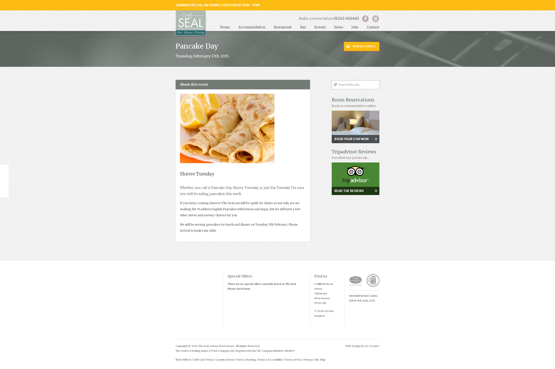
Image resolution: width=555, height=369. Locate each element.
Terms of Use (293, 359)
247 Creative (371, 346)
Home (225, 27)
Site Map (320, 359)
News (338, 27)
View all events (364, 46)
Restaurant (283, 27)
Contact (373, 27)
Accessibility (275, 359)
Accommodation (251, 27)
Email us (319, 315)
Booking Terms (255, 359)
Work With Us (184, 359)
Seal (191, 22)
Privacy (308, 359)
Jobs (354, 27)
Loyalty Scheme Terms (230, 359)
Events (320, 27)
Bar (303, 27)
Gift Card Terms (204, 359)
